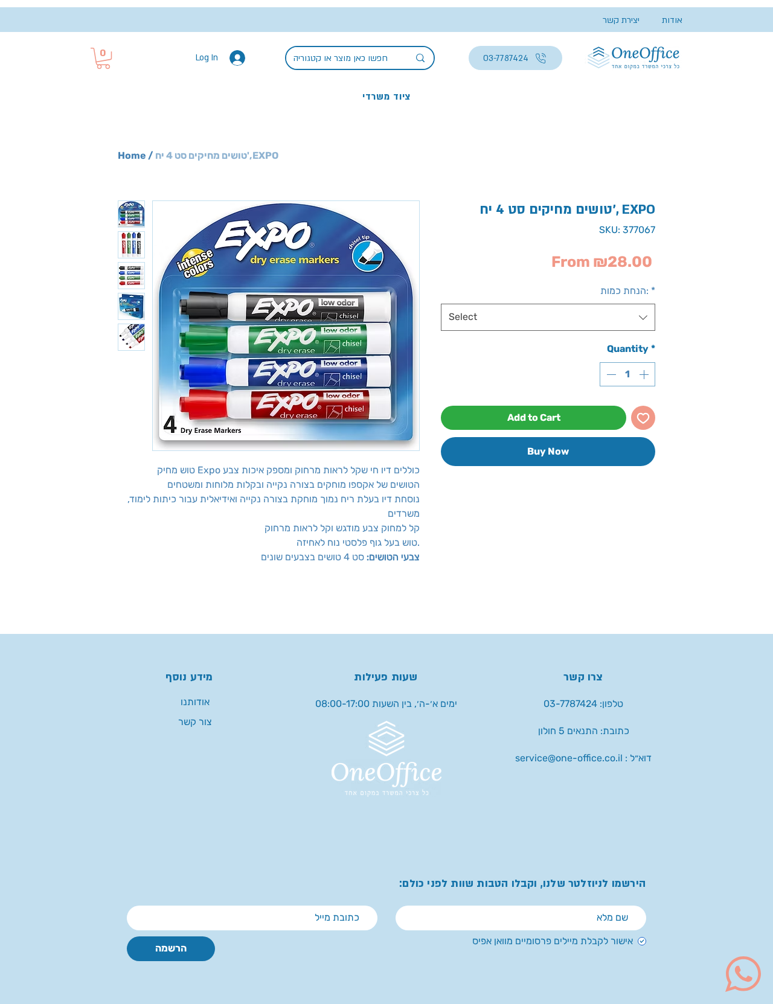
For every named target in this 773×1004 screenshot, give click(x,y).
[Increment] (645, 374)
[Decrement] (609, 374)
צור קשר (195, 721)
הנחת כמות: (627, 290)
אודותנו (195, 702)
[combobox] (548, 317)
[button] (103, 58)
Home (132, 155)
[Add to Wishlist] (643, 418)
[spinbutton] (627, 374)
